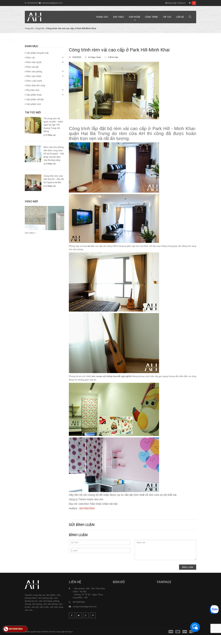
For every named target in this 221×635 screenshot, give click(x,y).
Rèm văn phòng (34, 71)
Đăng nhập (172, 3)
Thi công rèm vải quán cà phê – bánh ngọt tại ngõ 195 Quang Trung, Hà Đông (53, 125)
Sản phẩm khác (34, 94)
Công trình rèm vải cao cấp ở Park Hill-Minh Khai (119, 50)
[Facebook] (72, 615)
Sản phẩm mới (33, 104)
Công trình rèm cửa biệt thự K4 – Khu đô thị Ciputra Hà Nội (54, 179)
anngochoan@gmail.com (85, 606)
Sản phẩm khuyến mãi (37, 53)
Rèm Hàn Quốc (34, 62)
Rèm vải (30, 57)
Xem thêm (29, 233)
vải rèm (90, 246)
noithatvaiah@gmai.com (52, 3)
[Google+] (86, 615)
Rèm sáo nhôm (33, 76)
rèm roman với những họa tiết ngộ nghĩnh (112, 376)
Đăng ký (181, 3)
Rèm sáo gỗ (32, 67)
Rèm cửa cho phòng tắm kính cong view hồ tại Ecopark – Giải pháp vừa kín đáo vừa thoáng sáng (54, 153)
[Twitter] (79, 615)
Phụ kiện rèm (32, 90)
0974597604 (32, 3)
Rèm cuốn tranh (34, 81)
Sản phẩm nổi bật (34, 99)
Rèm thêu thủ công (35, 85)
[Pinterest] (93, 615)
